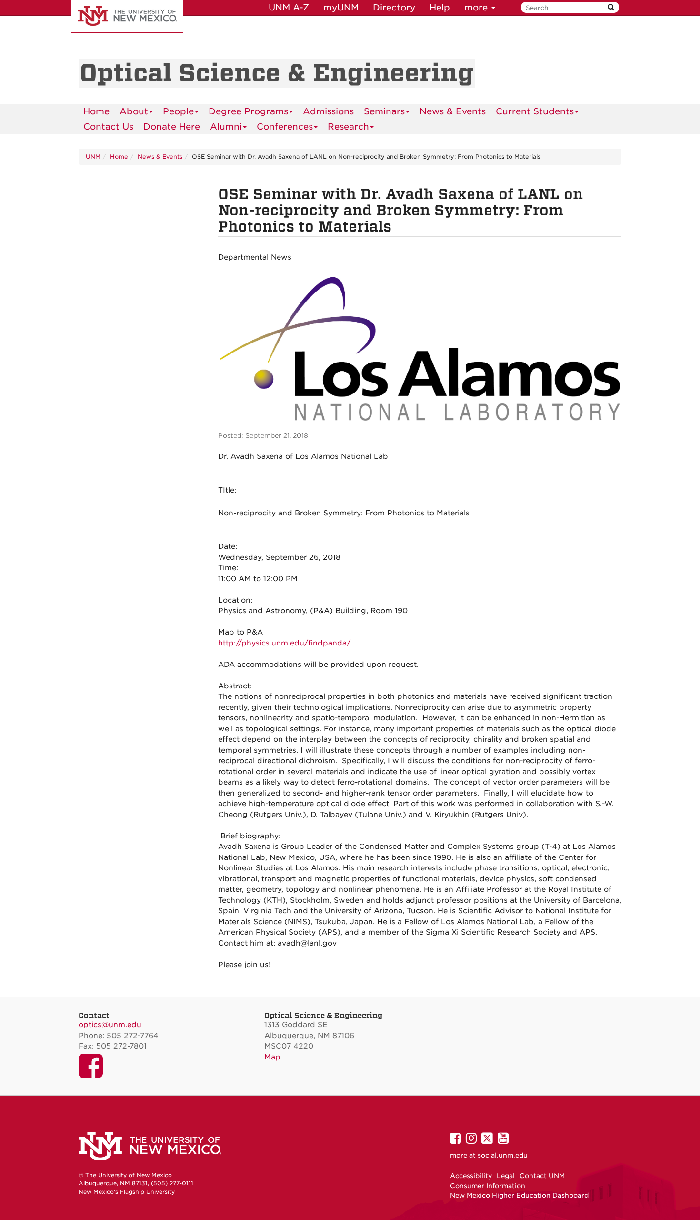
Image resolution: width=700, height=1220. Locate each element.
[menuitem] (96, 111)
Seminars (384, 111)
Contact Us (108, 126)
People (178, 111)
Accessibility (471, 1176)
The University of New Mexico (127, 16)
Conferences (285, 126)
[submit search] (611, 7)
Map (272, 1057)
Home (96, 111)
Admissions (328, 111)
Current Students (535, 111)
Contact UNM (542, 1176)
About (134, 111)
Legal (506, 1176)
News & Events (453, 111)
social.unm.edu (503, 1155)
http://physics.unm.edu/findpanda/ (284, 643)
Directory (394, 7)
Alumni (226, 126)
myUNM (341, 7)
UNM (93, 156)
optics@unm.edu (110, 1024)
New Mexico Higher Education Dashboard (519, 1195)
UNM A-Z (289, 7)
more (477, 7)
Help (440, 7)
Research (348, 126)
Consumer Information (487, 1186)
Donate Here (171, 126)
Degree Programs (248, 111)
